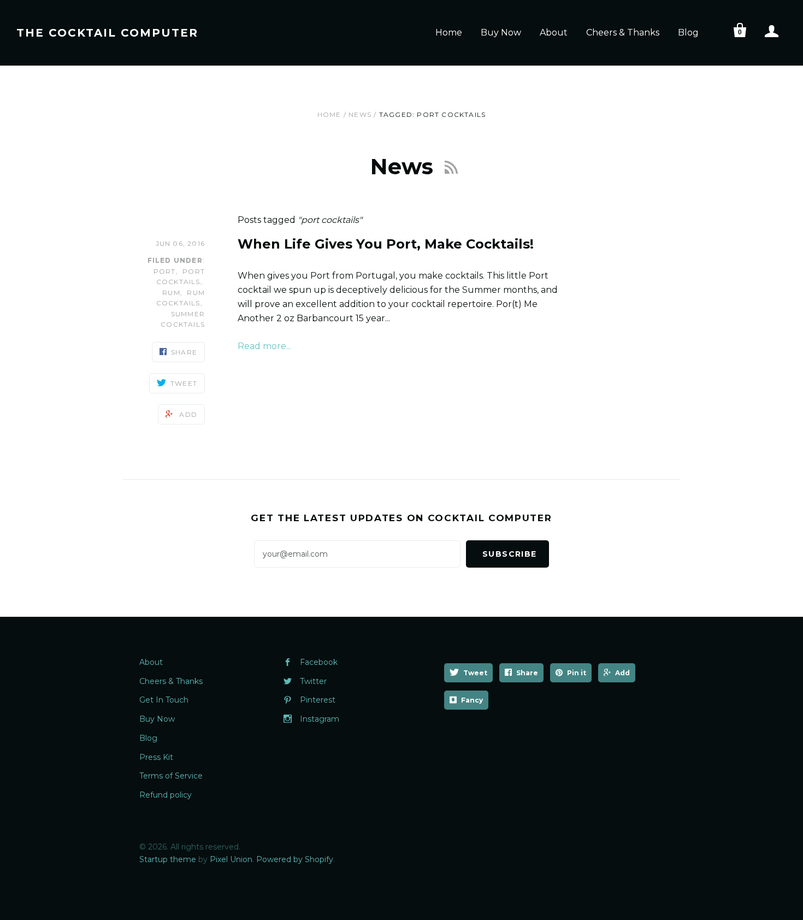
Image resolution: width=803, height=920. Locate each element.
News (360, 114)
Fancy (472, 700)
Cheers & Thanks (622, 32)
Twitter (313, 681)
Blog (688, 32)
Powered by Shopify (294, 859)
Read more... (264, 346)
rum (171, 292)
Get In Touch (163, 700)
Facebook (319, 662)
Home (448, 32)
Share (527, 673)
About (554, 32)
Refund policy (165, 795)
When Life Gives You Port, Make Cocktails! (386, 244)
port (164, 271)
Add (622, 673)
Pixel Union (231, 859)
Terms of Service (171, 776)
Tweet (475, 673)
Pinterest (317, 700)
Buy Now (501, 32)
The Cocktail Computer (107, 32)
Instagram (319, 719)
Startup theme (167, 859)
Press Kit (156, 757)
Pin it (576, 673)
